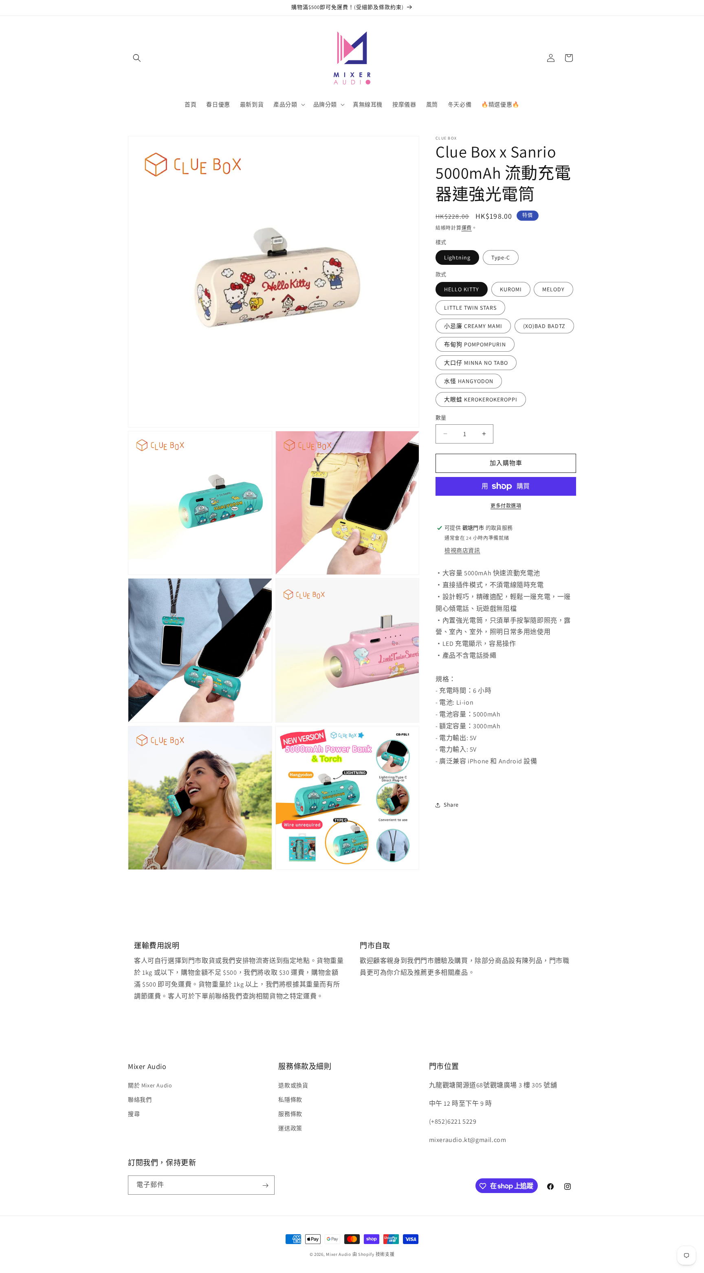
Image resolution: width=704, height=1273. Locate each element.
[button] (137, 58)
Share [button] (451, 804)
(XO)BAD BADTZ (544, 326)
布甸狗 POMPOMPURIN (475, 344)
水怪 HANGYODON (468, 381)
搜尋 (134, 1113)
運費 (467, 228)
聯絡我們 (140, 1099)
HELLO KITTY (461, 289)
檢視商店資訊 (462, 550)
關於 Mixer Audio (150, 1085)
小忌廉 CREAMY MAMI (473, 326)
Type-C (500, 257)
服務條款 (290, 1113)
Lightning (457, 257)
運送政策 (290, 1128)
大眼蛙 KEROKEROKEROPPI (480, 399)
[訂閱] (265, 1185)
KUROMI (511, 289)
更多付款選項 (506, 506)
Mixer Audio (338, 1254)
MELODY (553, 289)
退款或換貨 (293, 1085)
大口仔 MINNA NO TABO (476, 362)
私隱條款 (290, 1099)
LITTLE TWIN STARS (470, 307)
